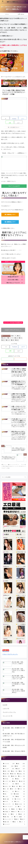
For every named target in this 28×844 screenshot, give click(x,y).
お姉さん (4, 338)
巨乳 (21, 338)
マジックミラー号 (6, 335)
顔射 (18, 340)
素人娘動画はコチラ (10, 214)
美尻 (13, 340)
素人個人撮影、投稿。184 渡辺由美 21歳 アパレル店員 (14, 740)
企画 (17, 338)
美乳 (4, 340)
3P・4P (14, 335)
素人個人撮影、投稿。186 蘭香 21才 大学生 (14, 729)
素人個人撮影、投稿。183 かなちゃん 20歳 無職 (14, 746)
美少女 (8, 340)
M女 (19, 335)
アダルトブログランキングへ (10, 654)
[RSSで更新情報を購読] (20, 359)
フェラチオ (11, 338)
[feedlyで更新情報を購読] (7, 359)
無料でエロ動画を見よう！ (14, 1)
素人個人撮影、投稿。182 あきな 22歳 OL (14, 751)
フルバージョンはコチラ (14, 186)
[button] (18, 122)
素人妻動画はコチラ (10, 222)
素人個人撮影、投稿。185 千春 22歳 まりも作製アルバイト (14, 734)
